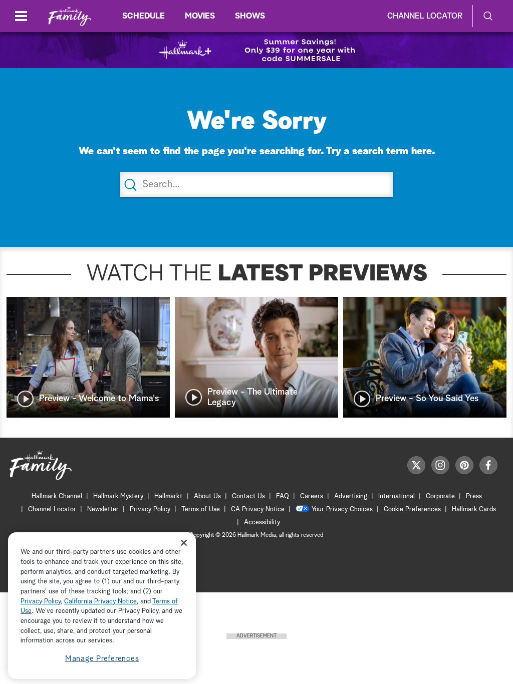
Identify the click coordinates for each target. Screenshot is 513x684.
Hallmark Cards (474, 509)
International (396, 496)
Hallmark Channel (57, 496)
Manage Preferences (102, 658)
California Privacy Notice (100, 601)
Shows (250, 16)
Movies (200, 16)
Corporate (440, 496)
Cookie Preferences (412, 509)
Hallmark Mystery (118, 496)
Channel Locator (424, 16)
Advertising (350, 496)
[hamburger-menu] (21, 16)
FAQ (282, 496)
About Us (207, 496)
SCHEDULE (143, 16)
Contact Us (248, 496)
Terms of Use (200, 509)
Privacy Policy (150, 509)
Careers (311, 496)
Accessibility (262, 522)
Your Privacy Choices (342, 509)
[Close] (184, 542)
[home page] (69, 16)
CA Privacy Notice (258, 509)
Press (474, 496)
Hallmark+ (168, 496)
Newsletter (103, 509)
